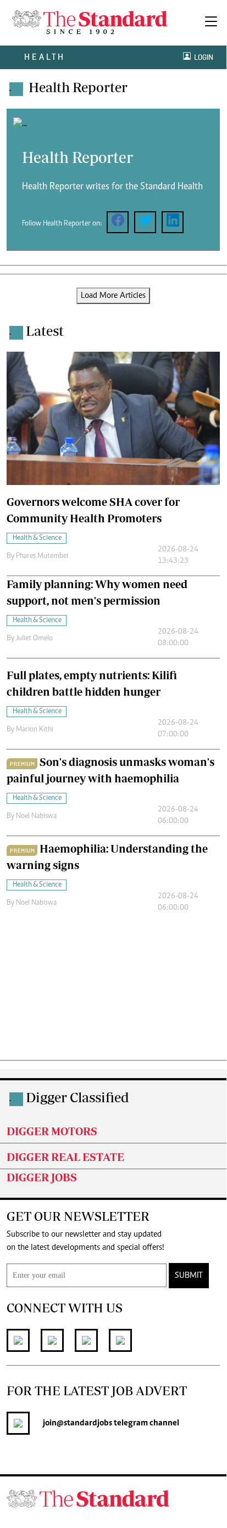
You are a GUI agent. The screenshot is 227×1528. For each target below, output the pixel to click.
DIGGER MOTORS (52, 1131)
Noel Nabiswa (36, 816)
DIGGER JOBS (42, 1177)
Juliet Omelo (34, 638)
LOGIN (202, 57)
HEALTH (44, 57)
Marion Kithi (34, 730)
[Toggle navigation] (211, 23)
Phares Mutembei (42, 556)
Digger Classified (77, 1097)
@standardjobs (84, 1423)
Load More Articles (113, 295)
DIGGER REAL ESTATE (65, 1157)
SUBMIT (189, 1275)
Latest (45, 331)
